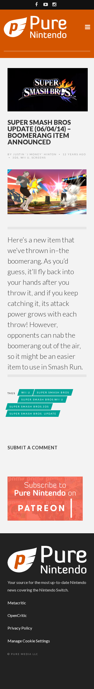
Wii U (25, 157)
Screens (39, 157)
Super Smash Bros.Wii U (42, 399)
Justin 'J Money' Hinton (35, 154)
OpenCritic (17, 615)
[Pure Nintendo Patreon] (45, 498)
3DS (16, 157)
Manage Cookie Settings (29, 640)
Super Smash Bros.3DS (29, 406)
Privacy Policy (20, 627)
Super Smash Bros (53, 392)
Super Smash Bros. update (33, 413)
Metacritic (17, 602)
